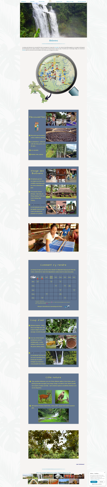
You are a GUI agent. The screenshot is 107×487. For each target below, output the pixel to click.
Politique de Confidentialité (95, 479)
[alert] (97, 478)
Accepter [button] (94, 481)
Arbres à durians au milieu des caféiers (53, 459)
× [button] (104, 472)
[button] (97, 484)
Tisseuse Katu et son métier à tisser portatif (53, 252)
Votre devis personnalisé (82, 1)
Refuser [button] (101, 481)
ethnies (23, 50)
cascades (57, 47)
